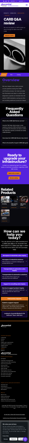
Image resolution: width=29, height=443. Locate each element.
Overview (3, 74)
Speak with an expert (14, 173)
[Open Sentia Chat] (25, 439)
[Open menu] (26, 5)
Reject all (13, 439)
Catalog (19, 74)
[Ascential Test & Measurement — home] (10, 4)
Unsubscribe (13, 406)
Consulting (13, 13)
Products (6, 13)
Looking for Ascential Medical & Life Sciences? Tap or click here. (14, 314)
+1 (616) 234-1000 (8, 243)
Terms (25, 405)
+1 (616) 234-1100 (16, 245)
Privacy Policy (5, 406)
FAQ (11, 74)
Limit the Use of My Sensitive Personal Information (14, 418)
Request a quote (9, 35)
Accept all (22, 439)
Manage (6, 439)
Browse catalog (14, 178)
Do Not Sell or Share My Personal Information (14, 414)
